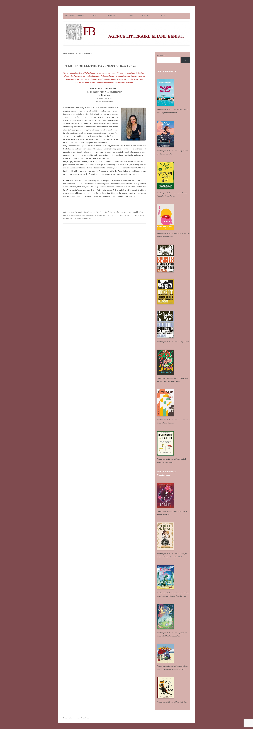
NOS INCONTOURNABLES (74, 15)
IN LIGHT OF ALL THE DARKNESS (116, 215)
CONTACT (162, 15)
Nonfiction (118, 212)
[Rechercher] (185, 60)
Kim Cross (133, 215)
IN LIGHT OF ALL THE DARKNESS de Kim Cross (99, 66)
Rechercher (161, 55)
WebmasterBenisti (84, 218)
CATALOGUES (112, 15)
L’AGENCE (146, 15)
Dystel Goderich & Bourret (92, 215)
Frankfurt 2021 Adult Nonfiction (100, 212)
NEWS (95, 15)
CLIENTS (130, 15)
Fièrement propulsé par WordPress (76, 718)
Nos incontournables (131, 212)
